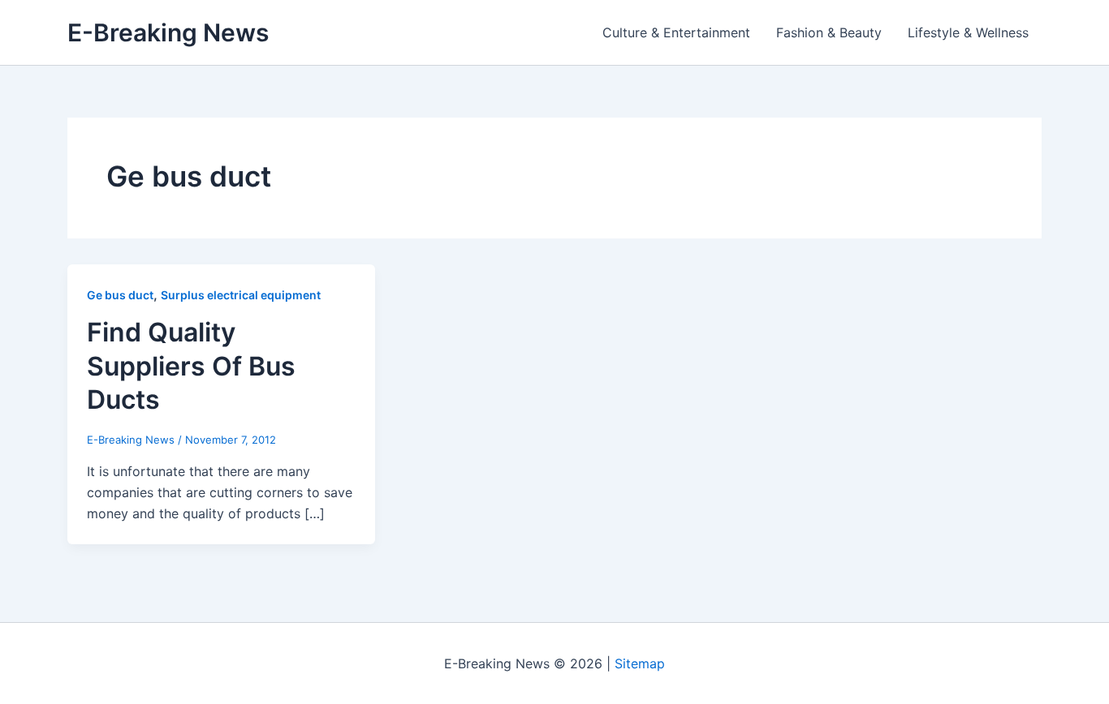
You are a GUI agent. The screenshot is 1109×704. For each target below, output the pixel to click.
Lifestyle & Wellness (968, 32)
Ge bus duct (120, 295)
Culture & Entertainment (676, 32)
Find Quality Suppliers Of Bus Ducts (191, 365)
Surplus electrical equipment (241, 295)
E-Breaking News (168, 32)
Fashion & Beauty (829, 32)
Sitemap (640, 663)
